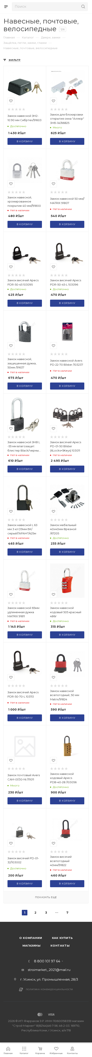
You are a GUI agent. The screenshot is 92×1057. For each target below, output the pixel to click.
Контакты (60, 945)
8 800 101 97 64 (47, 961)
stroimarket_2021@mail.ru (49, 970)
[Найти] (82, 6)
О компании (30, 938)
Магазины (31, 945)
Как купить (62, 938)
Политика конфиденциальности (49, 989)
